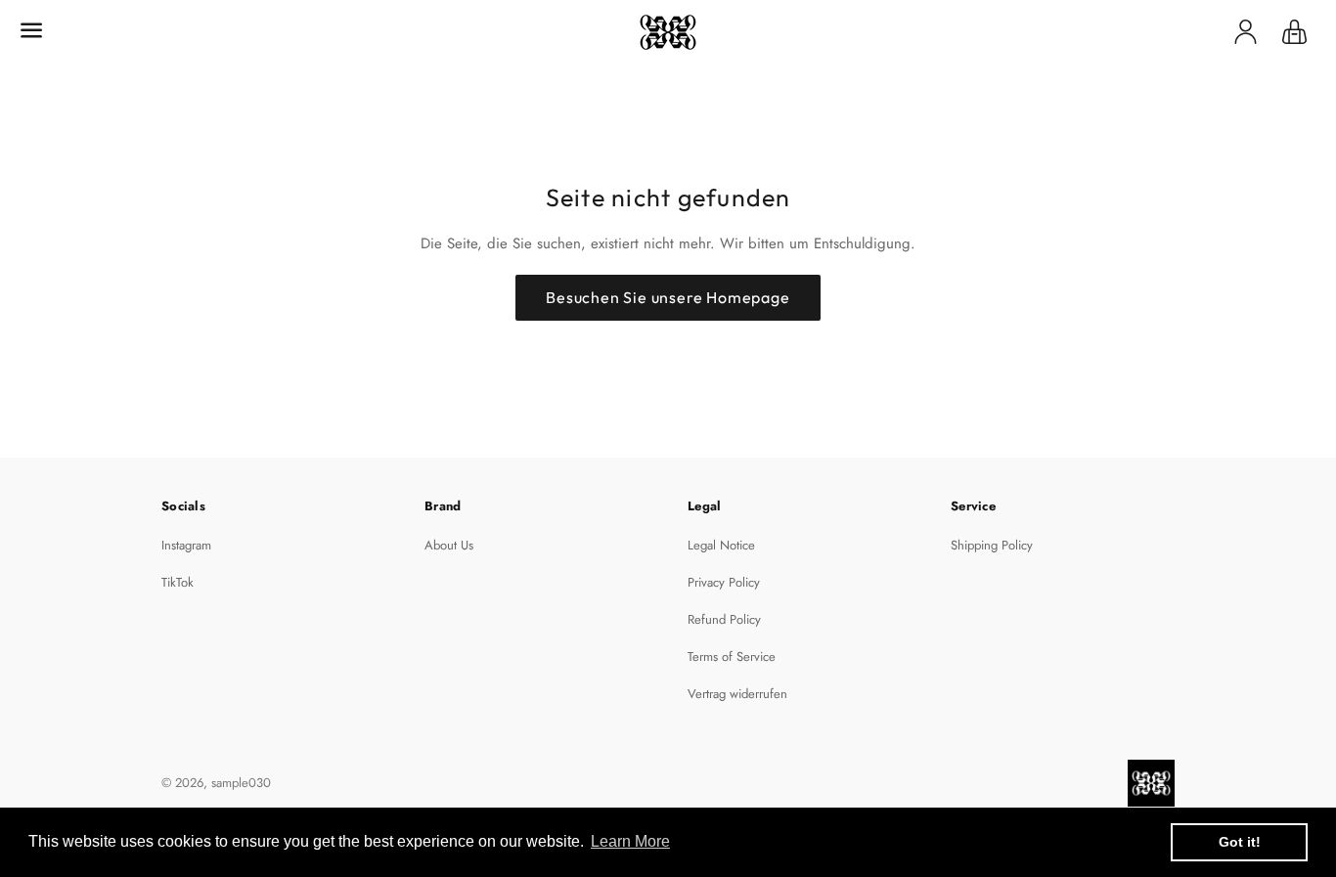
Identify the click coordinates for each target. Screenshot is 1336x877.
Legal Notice (721, 545)
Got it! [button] (1240, 842)
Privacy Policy (724, 582)
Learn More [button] (630, 841)
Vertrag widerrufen (737, 693)
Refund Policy (724, 619)
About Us (448, 545)
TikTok (177, 582)
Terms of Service (732, 656)
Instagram (186, 545)
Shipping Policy (992, 545)
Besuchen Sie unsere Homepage (667, 297)
